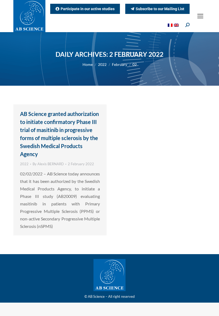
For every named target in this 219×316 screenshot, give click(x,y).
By (48, 164)
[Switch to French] (171, 24)
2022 (24, 164)
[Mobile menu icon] (200, 16)
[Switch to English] (177, 24)
